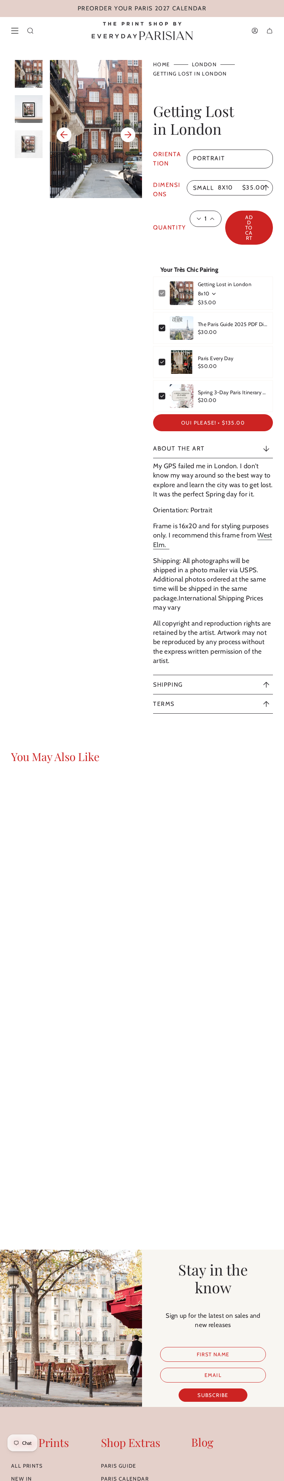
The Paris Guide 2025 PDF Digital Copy (232, 324)
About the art (179, 448)
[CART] (269, 30)
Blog (202, 1442)
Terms (164, 703)
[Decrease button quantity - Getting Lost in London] (196, 219)
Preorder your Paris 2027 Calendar (142, 8)
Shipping (168, 684)
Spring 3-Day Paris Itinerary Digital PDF (232, 392)
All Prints (27, 1465)
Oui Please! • (213, 422)
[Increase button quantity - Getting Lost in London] (215, 219)
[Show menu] (14, 30)
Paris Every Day (215, 358)
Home (161, 64)
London (204, 64)
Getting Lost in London (224, 284)
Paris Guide (118, 1465)
